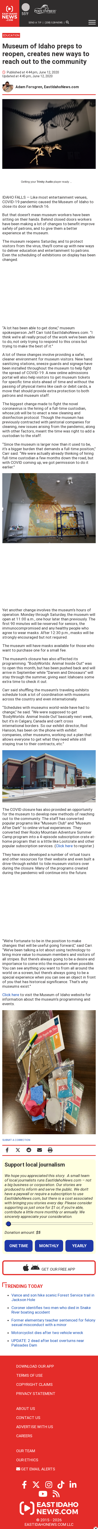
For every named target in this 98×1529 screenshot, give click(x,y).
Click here (64, 846)
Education (11, 35)
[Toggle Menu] (92, 22)
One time (18, 1245)
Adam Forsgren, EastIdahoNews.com (47, 87)
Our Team (25, 1451)
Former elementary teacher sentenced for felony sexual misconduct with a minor (53, 1322)
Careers (24, 1436)
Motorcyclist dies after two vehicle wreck (47, 1332)
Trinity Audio (45, 181)
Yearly (79, 1245)
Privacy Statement (35, 1393)
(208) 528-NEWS (53, 22)
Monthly (49, 1245)
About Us (25, 1408)
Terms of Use (29, 1375)
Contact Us (28, 1417)
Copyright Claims (34, 1384)
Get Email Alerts (37, 1469)
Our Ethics (27, 1460)
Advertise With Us (34, 1426)
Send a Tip (35, 22)
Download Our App (35, 1366)
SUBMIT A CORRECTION (16, 1140)
